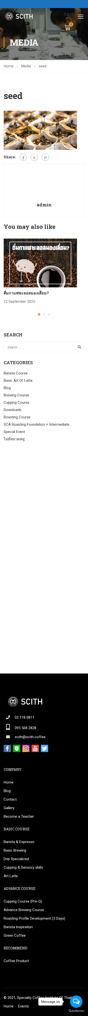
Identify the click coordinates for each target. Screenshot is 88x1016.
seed (42, 66)
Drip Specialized (16, 859)
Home (8, 66)
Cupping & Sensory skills (23, 867)
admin (44, 205)
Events (23, 1006)
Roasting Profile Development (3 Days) (34, 918)
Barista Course (16, 373)
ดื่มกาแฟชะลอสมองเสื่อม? (26, 292)
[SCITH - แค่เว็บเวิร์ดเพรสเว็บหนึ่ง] (19, 16)
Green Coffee (15, 935)
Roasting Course (17, 417)
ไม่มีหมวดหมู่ (14, 439)
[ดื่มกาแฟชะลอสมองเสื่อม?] (40, 263)
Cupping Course (16, 402)
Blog (7, 388)
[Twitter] (34, 157)
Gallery (9, 808)
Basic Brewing (15, 850)
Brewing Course (16, 395)
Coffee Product (16, 961)
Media (26, 66)
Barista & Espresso (19, 842)
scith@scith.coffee (30, 737)
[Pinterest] (45, 157)
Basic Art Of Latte (18, 380)
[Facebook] (23, 157)
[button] (39, 314)
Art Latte (11, 876)
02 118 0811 (24, 717)
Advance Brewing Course (24, 910)
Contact (10, 799)
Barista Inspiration (18, 927)
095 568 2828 (25, 728)
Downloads (13, 410)
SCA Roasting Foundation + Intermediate (36, 424)
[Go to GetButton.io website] (76, 1011)
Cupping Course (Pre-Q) (23, 901)
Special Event (14, 432)
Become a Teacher (19, 816)
